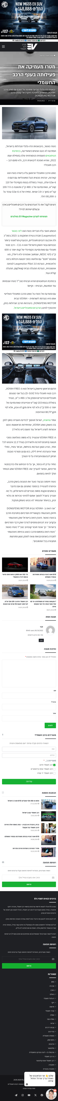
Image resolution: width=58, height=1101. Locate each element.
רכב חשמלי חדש (46, 765)
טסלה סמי (50, 1019)
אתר (54, 713)
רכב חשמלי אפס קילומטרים (42, 769)
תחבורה (51, 1065)
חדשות (42, 55)
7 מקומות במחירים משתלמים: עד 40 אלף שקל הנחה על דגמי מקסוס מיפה (43, 604)
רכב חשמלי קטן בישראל (30, 813)
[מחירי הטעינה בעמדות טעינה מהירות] (48, 852)
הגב (41, 640)
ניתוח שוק (50, 1040)
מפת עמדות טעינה (29, 1088)
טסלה (52, 1015)
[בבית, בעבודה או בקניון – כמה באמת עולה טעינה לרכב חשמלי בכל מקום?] (48, 828)
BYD (52, 982)
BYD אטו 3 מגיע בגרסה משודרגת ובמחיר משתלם (22, 836)
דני (41, 626)
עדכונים (51, 1044)
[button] (51, 1094)
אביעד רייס (51, 101)
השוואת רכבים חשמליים (16, 1084)
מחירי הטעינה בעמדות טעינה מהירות (26, 848)
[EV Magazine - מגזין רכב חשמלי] (29, 47)
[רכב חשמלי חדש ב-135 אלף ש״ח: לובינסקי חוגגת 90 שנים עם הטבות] (15, 591)
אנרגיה (52, 986)
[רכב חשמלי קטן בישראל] (48, 816)
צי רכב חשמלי (49, 1056)
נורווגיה (47, 420)
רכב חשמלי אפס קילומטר (45, 1060)
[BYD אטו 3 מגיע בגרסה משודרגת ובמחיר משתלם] (43, 565)
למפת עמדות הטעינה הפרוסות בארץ (18, 919)
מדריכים (51, 1031)
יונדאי (52, 1023)
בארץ (52, 990)
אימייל (53, 702)
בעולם (52, 994)
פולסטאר (51, 1048)
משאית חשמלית (48, 1036)
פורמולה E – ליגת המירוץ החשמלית (41, 1052)
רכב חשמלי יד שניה (45, 773)
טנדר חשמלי (49, 1011)
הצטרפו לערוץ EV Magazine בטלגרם (29, 216)
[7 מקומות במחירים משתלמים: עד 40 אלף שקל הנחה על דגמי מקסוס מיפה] (43, 591)
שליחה (29, 781)
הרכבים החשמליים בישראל (27, 308)
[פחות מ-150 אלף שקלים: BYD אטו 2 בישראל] (48, 804)
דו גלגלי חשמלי (49, 998)
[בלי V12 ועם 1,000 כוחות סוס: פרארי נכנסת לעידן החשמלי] (15, 565)
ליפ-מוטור (17, 231)
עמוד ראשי (50, 55)
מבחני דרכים (49, 1027)
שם (55, 690)
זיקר (52, 1002)
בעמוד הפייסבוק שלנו (44, 928)
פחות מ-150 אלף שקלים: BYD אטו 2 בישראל (23, 801)
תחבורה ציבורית (48, 1069)
